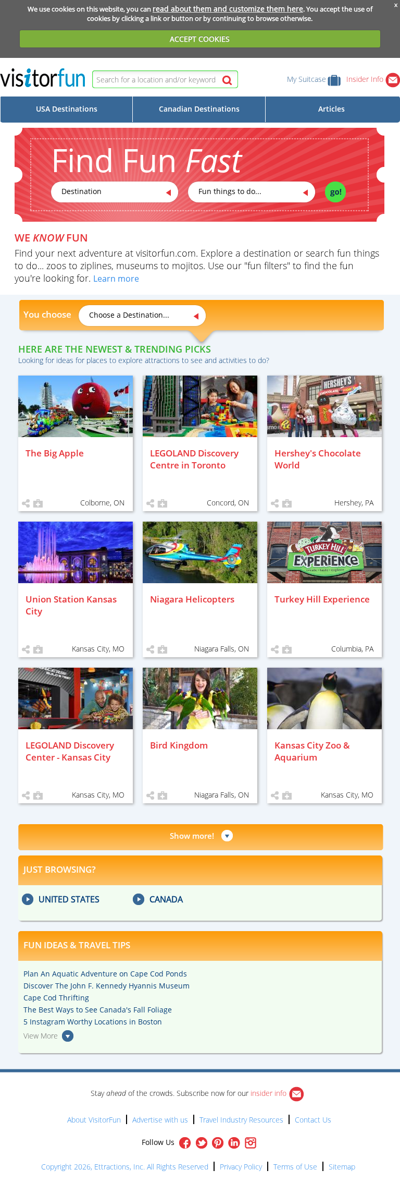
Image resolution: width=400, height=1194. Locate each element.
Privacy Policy (241, 1167)
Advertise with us (160, 1120)
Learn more (116, 278)
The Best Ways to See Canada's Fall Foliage (97, 1010)
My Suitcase (306, 79)
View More (40, 1036)
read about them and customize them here (228, 9)
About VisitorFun (94, 1120)
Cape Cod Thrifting (56, 998)
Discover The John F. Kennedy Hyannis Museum (106, 986)
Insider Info (365, 79)
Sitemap (342, 1167)
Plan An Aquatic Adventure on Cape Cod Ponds (105, 974)
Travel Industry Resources (241, 1120)
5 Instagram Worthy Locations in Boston (92, 1022)
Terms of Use (295, 1167)
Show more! (192, 835)
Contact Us (313, 1120)
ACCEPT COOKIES (200, 39)
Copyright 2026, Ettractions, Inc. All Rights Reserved (124, 1167)
